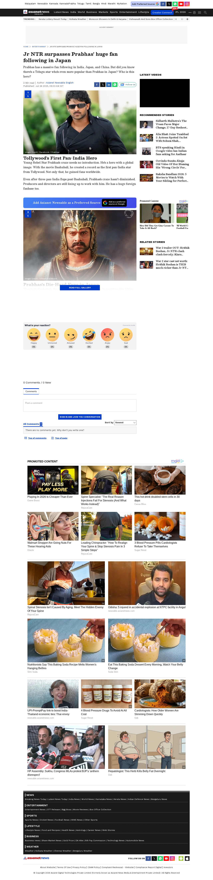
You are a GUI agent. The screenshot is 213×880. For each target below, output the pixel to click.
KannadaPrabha (67, 3)
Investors (168, 867)
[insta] (187, 4)
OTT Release (53, 809)
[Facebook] (163, 4)
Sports (114, 12)
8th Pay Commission (95, 840)
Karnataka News (104, 799)
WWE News (77, 820)
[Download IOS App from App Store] (187, 858)
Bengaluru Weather (82, 851)
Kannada (53, 3)
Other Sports (91, 820)
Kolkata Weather (77, 19)
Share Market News (51, 840)
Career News (94, 830)
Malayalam (30, 3)
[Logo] (37, 12)
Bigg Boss (66, 809)
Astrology (81, 830)
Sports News (31, 820)
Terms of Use (64, 867)
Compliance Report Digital (148, 867)
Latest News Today (57, 799)
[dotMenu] (190, 12)
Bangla (96, 3)
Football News (62, 820)
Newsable (42, 3)
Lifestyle (143, 12)
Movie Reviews (80, 809)
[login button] (195, 12)
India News (74, 799)
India (73, 12)
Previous (182, 19)
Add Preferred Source (143, 4)
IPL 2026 (180, 12)
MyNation (122, 3)
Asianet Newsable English (60, 82)
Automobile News (135, 840)
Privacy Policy (79, 867)
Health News (68, 830)
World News (88, 799)
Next (187, 19)
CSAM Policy (94, 867)
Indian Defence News (138, 799)
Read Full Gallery (80, 288)
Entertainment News (35, 809)
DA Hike (79, 840)
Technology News (115, 840)
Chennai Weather (62, 851)
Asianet (36, 858)
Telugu (80, 3)
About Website (47, 867)
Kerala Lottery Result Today (53, 19)
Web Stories (108, 830)
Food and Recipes (51, 830)
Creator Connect (162, 12)
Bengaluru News (159, 799)
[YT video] (181, 4)
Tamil (88, 3)
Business (91, 12)
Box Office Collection (100, 809)
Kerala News (120, 799)
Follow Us (130, 84)
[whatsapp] (175, 4)
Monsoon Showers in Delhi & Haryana (107, 19)
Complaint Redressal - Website (118, 867)
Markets (103, 12)
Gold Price (68, 840)
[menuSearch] (205, 12)
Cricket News (46, 820)
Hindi (103, 3)
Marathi (111, 3)
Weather (29, 851)
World (81, 12)
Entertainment (128, 12)
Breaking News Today (35, 799)
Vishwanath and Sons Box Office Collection (151, 19)
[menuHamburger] (199, 12)
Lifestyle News (32, 830)
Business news (32, 840)
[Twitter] (169, 4)
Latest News (61, 12)
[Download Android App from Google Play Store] (181, 858)
